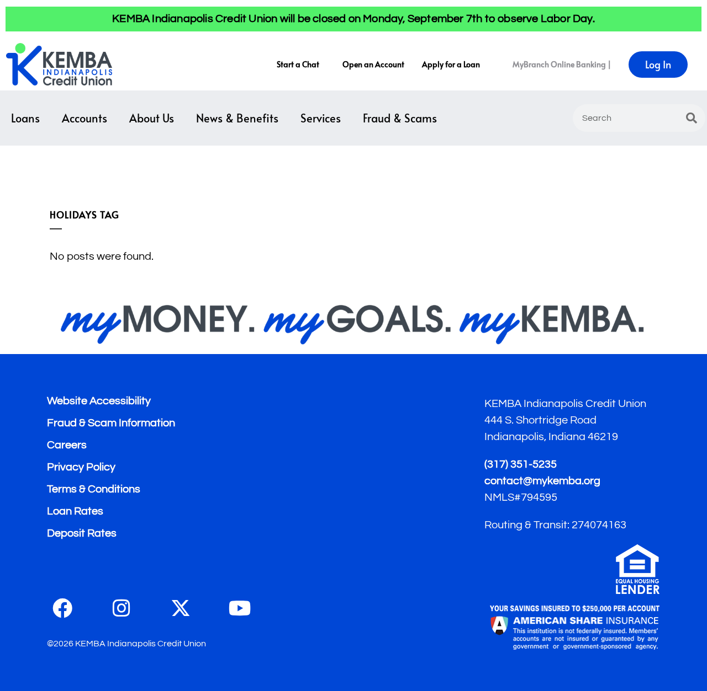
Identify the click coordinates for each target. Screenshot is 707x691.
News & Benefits (237, 118)
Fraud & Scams (400, 118)
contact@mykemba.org (542, 480)
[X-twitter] (181, 608)
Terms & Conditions (93, 489)
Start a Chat (298, 64)
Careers (67, 445)
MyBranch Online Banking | (562, 64)
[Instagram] (121, 608)
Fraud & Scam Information (111, 422)
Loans (25, 118)
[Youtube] (240, 608)
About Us (151, 118)
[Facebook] (62, 608)
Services (320, 118)
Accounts (84, 118)
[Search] (691, 118)
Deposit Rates (82, 533)
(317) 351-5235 (520, 464)
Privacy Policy (81, 467)
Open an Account (373, 64)
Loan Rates (75, 511)
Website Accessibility (99, 400)
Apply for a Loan (451, 64)
